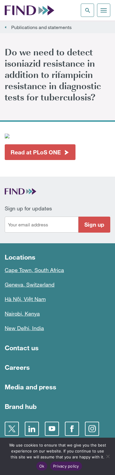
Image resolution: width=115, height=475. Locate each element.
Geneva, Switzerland (30, 284)
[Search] (87, 10)
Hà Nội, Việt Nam (25, 299)
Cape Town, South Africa (34, 270)
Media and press (30, 387)
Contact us (22, 348)
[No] (108, 456)
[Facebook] (72, 429)
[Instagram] (92, 429)
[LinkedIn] (32, 429)
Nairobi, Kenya (22, 313)
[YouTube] (52, 429)
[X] (12, 429)
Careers (17, 367)
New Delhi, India (24, 328)
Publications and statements (41, 27)
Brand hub (21, 406)
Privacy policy (66, 466)
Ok (42, 466)
